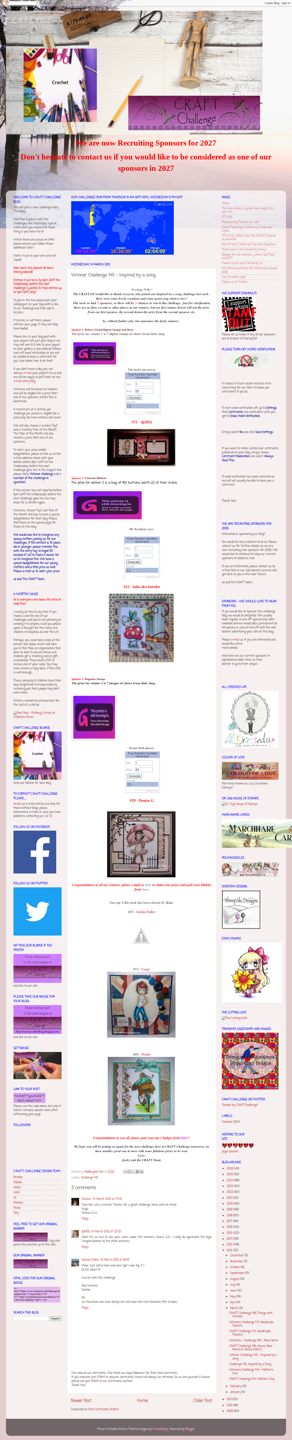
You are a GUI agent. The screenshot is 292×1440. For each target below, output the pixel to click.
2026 (230, 1168)
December (237, 1255)
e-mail (27, 373)
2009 (230, 1411)
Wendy (145, 1054)
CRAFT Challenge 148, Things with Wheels (251, 1315)
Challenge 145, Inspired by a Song (250, 1364)
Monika (18, 1202)
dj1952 (86, 1231)
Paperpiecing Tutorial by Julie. (240, 222)
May (233, 1296)
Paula (17, 1208)
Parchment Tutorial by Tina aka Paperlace (249, 244)
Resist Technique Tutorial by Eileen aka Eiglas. (247, 229)
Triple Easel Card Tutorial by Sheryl (244, 249)
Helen (17, 1187)
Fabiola (17, 1182)
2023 (230, 1186)
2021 (230, 1198)
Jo (14, 1197)
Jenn (16, 1192)
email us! (19, 804)
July (233, 1285)
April (233, 1302)
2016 (230, 1227)
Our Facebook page (234, 277)
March (234, 1308)
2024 (230, 1180)
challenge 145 (89, 1177)
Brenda (17, 1177)
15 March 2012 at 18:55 (114, 1260)
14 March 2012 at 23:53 (106, 1231)
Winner (227, 1122)
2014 (230, 1239)
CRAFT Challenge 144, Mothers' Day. (252, 1379)
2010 (230, 1405)
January (236, 1392)
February (236, 1386)
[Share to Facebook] (138, 1171)
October (235, 1267)
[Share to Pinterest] (142, 1171)
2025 (230, 1174)
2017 (230, 1221)
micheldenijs (160, 1429)
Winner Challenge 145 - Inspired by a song (253, 1357)
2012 (230, 1250)
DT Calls (227, 217)
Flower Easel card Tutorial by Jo (242, 263)
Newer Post (81, 1401)
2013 (230, 1244)
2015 (230, 1233)
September (237, 1273)
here (148, 884)
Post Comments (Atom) (103, 1409)
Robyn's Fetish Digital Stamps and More (109, 329)
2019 (230, 1209)
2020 (230, 1204)
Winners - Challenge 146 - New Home (253, 1340)
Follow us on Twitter (235, 282)
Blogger (190, 1429)
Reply (85, 1219)
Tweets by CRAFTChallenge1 (240, 1105)
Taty (16, 1213)
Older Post (202, 1401)
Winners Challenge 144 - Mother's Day (251, 1372)
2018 (230, 1215)
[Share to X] (133, 1171)
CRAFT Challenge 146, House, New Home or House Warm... (250, 1348)
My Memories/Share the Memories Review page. (249, 270)
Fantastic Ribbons (95, 478)
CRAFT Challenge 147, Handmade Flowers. (250, 1333)
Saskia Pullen (145, 911)
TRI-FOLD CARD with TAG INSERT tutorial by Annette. (249, 238)
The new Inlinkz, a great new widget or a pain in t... (248, 210)
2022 (230, 1192)
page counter (230, 1151)
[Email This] (125, 1171)
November (237, 1261)
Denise (86, 1199)
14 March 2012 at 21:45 (107, 1199)
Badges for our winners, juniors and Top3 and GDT (248, 256)
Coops (145, 969)
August (235, 1279)
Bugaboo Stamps (95, 679)
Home (142, 1401)
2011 (229, 1399)
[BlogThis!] (129, 1171)
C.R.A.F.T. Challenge (34, 20)
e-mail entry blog (24, 381)
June (233, 1290)
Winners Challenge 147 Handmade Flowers (251, 1324)
